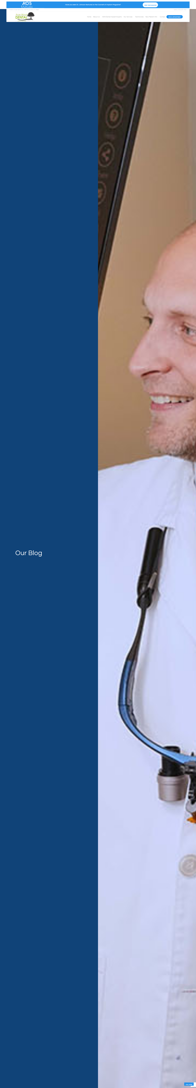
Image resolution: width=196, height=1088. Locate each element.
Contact (162, 16)
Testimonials (139, 16)
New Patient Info (151, 16)
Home (89, 16)
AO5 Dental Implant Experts (112, 16)
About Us (96, 16)
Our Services (128, 16)
